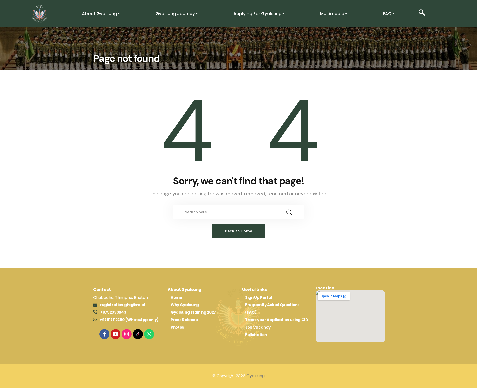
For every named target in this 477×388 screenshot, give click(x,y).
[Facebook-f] (104, 334)
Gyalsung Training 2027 (193, 312)
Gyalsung (255, 376)
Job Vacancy (257, 327)
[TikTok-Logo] (138, 334)
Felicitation (256, 334)
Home (176, 297)
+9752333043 (113, 312)
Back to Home (238, 231)
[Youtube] (115, 334)
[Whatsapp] (149, 334)
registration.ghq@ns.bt (123, 304)
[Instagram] (127, 334)
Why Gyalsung (185, 304)
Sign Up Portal (258, 297)
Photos (177, 327)
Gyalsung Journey (175, 14)
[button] (422, 14)
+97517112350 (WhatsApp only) (129, 319)
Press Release (184, 319)
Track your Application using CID (276, 319)
